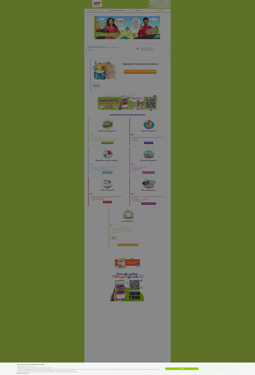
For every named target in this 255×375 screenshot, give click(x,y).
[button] (88, 373)
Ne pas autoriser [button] (218, 368)
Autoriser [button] (181, 368)
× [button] (253, 363)
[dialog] (127, 369)
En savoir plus (80, 371)
